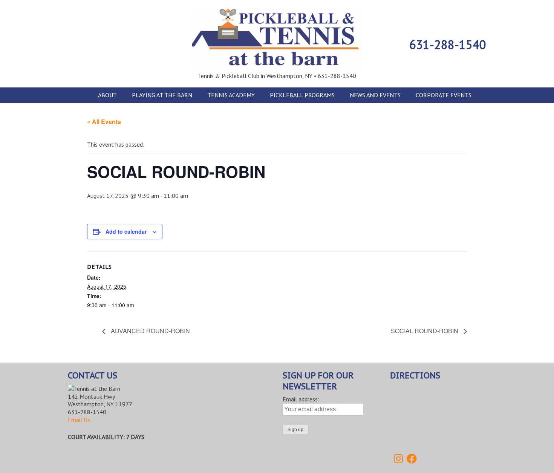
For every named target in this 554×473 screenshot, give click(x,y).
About (107, 95)
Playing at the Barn (162, 95)
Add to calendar (126, 231)
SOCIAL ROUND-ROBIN (425, 330)
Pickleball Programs (302, 95)
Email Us (79, 420)
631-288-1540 (447, 44)
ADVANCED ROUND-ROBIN (149, 330)
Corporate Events (443, 95)
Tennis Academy (231, 95)
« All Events (104, 121)
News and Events (375, 95)
